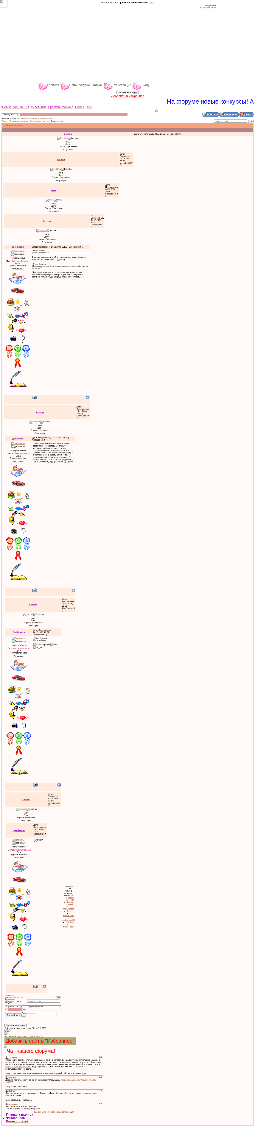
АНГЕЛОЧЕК (34, 118)
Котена (70, 911)
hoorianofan (68, 915)
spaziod (70, 897)
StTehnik (70, 922)
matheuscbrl (68, 909)
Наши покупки (57, 121)
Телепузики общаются (39, 121)
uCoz (40, 1036)
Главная (53, 85)
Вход (145, 85)
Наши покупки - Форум (85, 85)
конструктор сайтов (26, 1036)
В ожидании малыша (19, 121)
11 (34, 836)
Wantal (49, 118)
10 (49, 805)
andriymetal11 (68, 920)
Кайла (70, 902)
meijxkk (69, 904)
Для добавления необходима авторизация (54, 1112)
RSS (152, 2)
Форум (4, 121)
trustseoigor (68, 927)
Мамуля (24, 118)
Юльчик (43, 118)
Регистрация (122, 85)
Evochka (70, 900)
